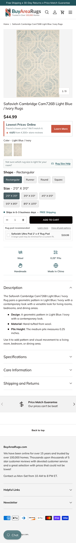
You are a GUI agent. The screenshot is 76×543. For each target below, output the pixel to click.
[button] (62, 12)
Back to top (38, 430)
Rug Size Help (63, 163)
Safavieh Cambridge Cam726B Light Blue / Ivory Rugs (37, 24)
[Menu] (70, 12)
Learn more (43, 228)
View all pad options (61, 228)
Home (6, 24)
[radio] (8, 149)
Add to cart (51, 219)
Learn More (61, 128)
